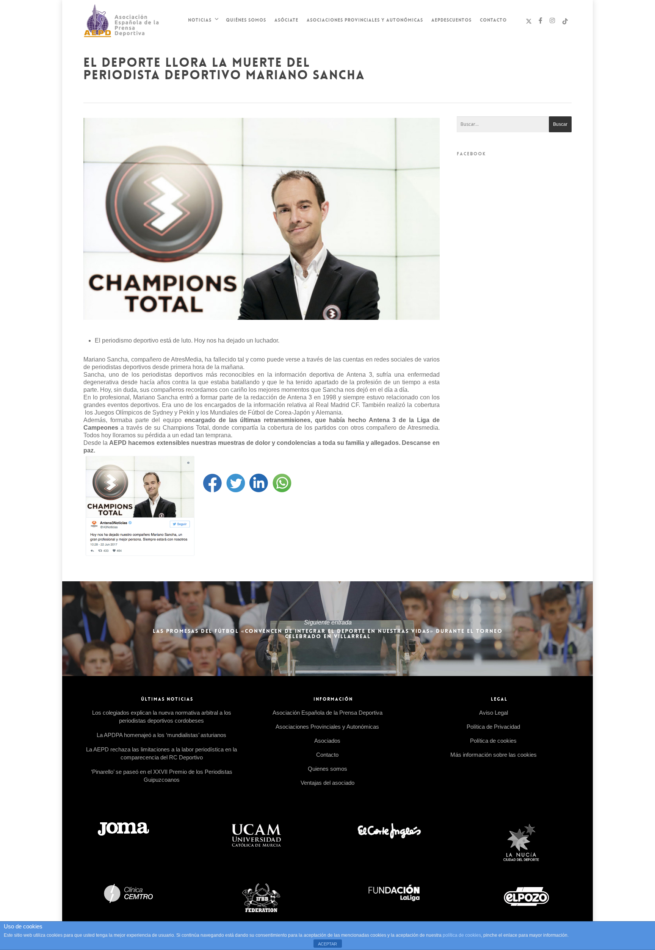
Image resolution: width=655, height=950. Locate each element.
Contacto (493, 20)
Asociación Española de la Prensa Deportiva (327, 712)
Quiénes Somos (246, 20)
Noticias (200, 20)
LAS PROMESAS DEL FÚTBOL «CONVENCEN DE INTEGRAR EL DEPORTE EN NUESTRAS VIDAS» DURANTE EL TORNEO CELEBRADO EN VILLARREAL (327, 628)
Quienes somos (327, 768)
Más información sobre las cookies (493, 754)
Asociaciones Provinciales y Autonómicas (365, 20)
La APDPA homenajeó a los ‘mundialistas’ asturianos (161, 735)
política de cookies (462, 935)
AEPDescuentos (451, 20)
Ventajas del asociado (327, 782)
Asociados (327, 740)
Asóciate (286, 20)
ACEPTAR (327, 944)
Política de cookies (493, 740)
